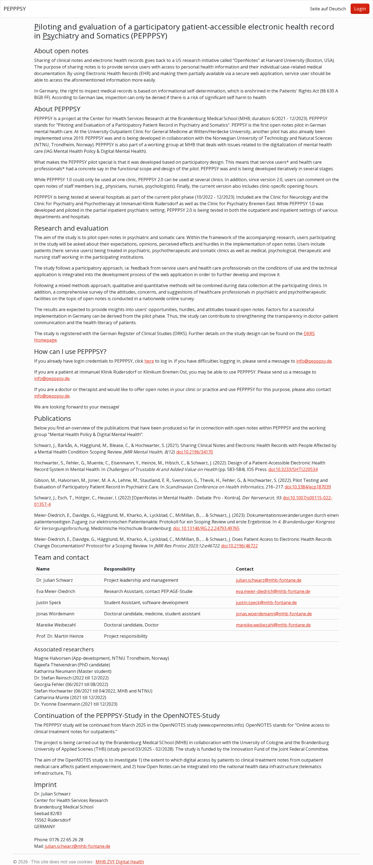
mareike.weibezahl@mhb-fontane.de (273, 625)
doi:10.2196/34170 (194, 452)
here (149, 361)
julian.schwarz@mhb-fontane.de (268, 580)
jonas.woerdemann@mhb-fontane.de (274, 614)
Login (360, 9)
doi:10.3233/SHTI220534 (293, 469)
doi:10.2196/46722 (239, 546)
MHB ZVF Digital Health (120, 862)
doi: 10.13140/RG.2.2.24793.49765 (206, 528)
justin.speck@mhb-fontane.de (266, 602)
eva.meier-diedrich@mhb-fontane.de (273, 591)
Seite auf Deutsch (328, 9)
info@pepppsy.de (314, 361)
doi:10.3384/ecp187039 (308, 487)
